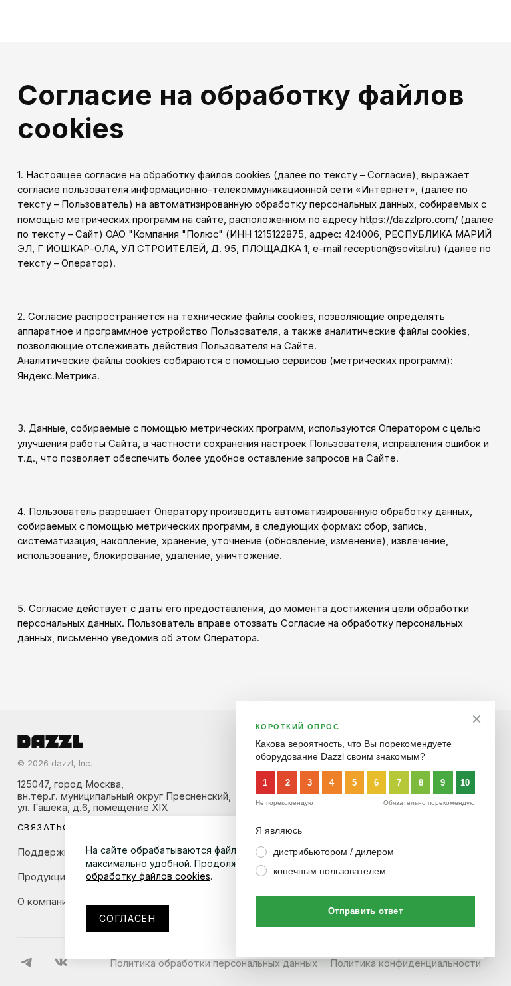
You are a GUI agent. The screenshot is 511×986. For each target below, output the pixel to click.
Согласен (127, 918)
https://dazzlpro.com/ (409, 220)
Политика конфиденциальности (405, 963)
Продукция (44, 877)
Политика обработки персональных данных (213, 963)
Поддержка (46, 852)
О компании (45, 901)
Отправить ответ (365, 911)
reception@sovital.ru (390, 249)
